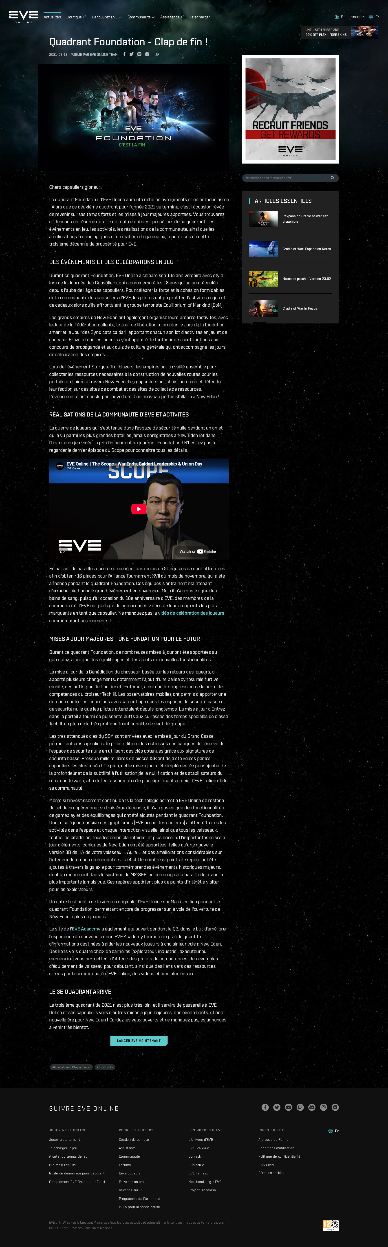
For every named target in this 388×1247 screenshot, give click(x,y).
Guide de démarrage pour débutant (77, 1173)
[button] (349, 17)
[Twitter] (276, 1107)
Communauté (129, 1156)
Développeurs (130, 1173)
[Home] (23, 22)
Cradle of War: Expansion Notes (307, 249)
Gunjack (195, 1156)
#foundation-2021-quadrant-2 (71, 1067)
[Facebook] (265, 1107)
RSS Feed (266, 1165)
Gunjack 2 (196, 1165)
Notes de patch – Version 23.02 (307, 279)
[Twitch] (300, 1107)
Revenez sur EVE (132, 1190)
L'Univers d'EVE (201, 1139)
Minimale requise (62, 1165)
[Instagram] (323, 1107)
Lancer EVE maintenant (139, 1041)
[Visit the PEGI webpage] (331, 1225)
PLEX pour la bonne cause (139, 1207)
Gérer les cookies (271, 1173)
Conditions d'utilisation (276, 1148)
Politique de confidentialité (279, 1156)
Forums (125, 1165)
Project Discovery (202, 1190)
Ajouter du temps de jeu (68, 1156)
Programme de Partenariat (140, 1198)
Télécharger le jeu (63, 1148)
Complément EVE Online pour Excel (77, 1182)
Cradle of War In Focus (300, 308)
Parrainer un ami (132, 1182)
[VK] (335, 1107)
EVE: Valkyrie (199, 1148)
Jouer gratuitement (64, 1139)
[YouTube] (288, 1107)
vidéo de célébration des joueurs (191, 613)
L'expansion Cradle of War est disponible (305, 219)
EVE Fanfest (198, 1173)
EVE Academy (86, 929)
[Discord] (311, 1107)
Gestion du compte (134, 1139)
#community (105, 1067)
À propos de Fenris (273, 1139)
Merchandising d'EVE (205, 1182)
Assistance (127, 1148)
